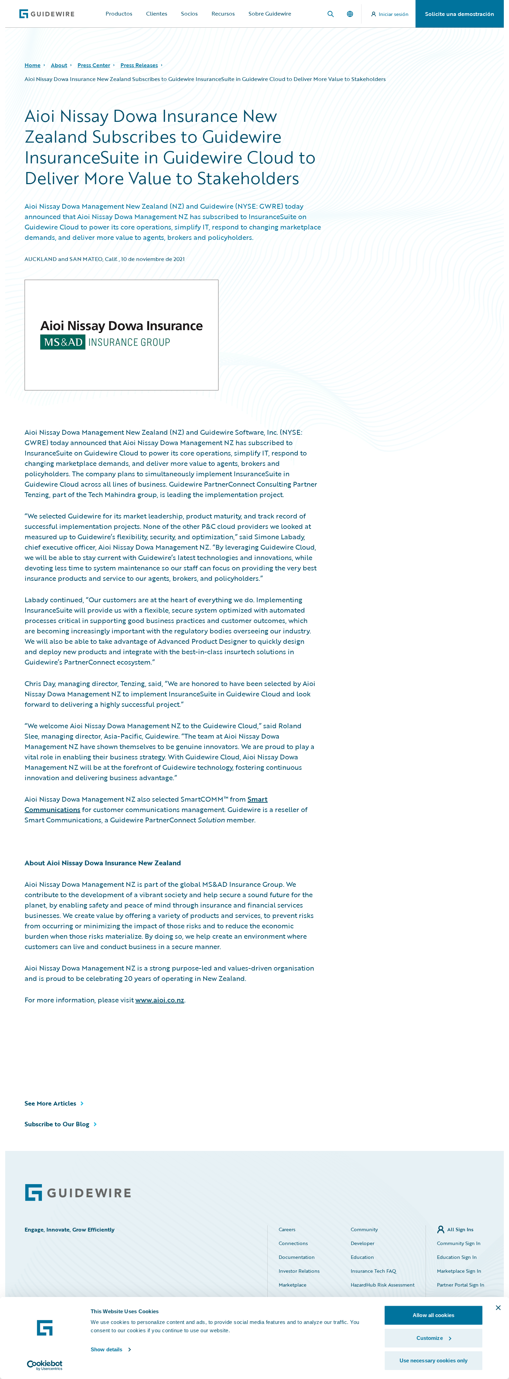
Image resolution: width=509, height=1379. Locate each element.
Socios (189, 13)
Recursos (223, 13)
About (59, 65)
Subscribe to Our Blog (57, 1123)
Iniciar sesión (394, 14)
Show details (106, 1349)
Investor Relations (299, 1270)
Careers (287, 1229)
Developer (362, 1243)
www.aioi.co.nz (159, 999)
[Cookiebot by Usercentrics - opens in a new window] (45, 1365)
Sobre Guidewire (270, 13)
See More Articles (50, 1103)
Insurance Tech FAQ (373, 1270)
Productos (119, 13)
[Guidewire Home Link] (78, 1192)
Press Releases (139, 65)
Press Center (94, 65)
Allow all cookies (433, 1315)
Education (362, 1257)
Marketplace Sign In (459, 1270)
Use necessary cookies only (434, 1360)
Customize (430, 1338)
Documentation (297, 1257)
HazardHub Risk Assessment (382, 1284)
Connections (293, 1243)
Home (33, 65)
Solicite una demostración (459, 14)
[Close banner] (498, 1307)
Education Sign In (457, 1257)
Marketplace (292, 1284)
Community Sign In (459, 1243)
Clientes (156, 13)
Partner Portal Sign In (460, 1284)
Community (364, 1229)
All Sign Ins (460, 1229)
